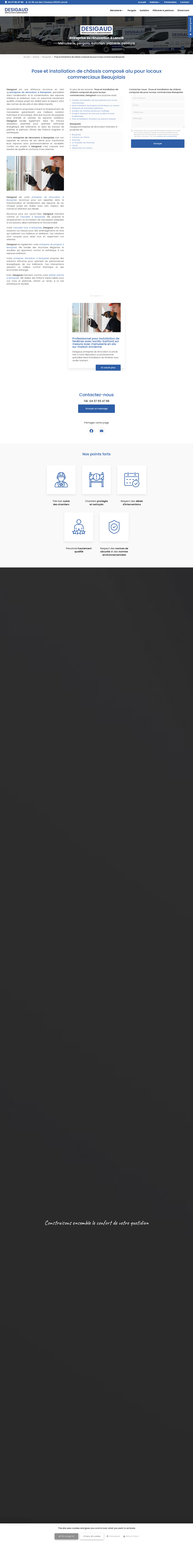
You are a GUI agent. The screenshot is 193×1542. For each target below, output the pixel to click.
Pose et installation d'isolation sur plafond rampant (94, 119)
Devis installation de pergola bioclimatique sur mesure (95, 105)
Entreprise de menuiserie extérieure (87, 108)
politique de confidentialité (166, 136)
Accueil (142, 2)
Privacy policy (132, 1536)
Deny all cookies (92, 1536)
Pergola (132, 10)
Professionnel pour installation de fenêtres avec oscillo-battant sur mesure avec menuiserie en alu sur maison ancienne (95, 343)
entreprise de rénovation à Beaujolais (35, 199)
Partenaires (170, 2)
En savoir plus (108, 367)
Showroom (183, 10)
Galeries (154, 2)
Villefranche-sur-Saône (82, 148)
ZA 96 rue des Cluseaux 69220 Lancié (47, 2)
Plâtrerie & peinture (163, 10)
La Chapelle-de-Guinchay (83, 143)
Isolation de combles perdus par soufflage (90, 111)
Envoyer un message (97, 408)
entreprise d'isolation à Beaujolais (31, 258)
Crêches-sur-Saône (80, 137)
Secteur (36, 57)
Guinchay (76, 140)
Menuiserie (116, 10)
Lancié (74, 145)
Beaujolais (46, 57)
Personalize (114, 1536)
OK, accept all (67, 1536)
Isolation (144, 10)
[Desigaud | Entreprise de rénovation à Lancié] (16, 10)
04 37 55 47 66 (15, 2)
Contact (184, 2)
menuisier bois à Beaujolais (27, 227)
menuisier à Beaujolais (32, 216)
